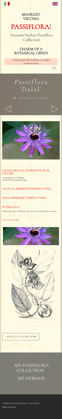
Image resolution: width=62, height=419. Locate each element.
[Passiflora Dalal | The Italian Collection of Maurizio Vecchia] (31, 236)
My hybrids (31, 378)
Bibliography (9, 407)
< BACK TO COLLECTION (20, 336)
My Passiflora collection (32, 368)
